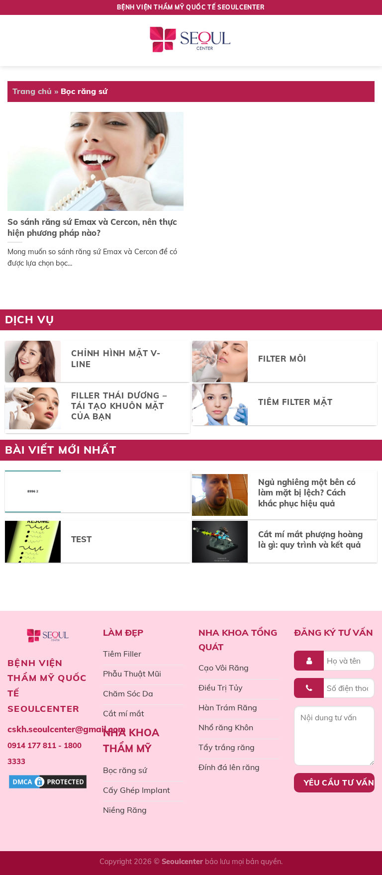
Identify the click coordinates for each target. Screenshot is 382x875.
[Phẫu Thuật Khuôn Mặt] (191, 40)
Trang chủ (32, 91)
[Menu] (18, 40)
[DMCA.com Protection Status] (47, 781)
